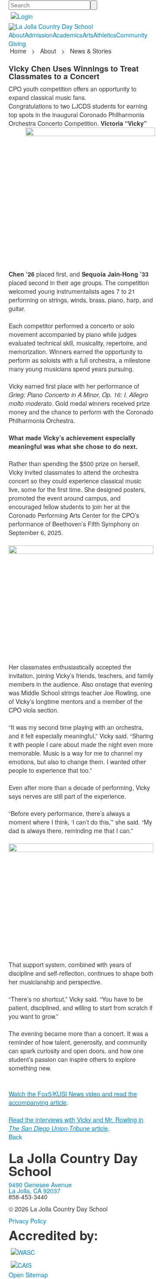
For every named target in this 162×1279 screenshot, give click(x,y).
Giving (17, 43)
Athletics (104, 35)
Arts (88, 35)
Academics (68, 35)
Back (15, 1137)
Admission (39, 35)
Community (131, 35)
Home (19, 51)
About (17, 35)
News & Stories (90, 51)
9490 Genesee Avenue (40, 1184)
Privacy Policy (27, 1221)
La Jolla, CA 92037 (34, 1190)
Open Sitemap (28, 1274)
